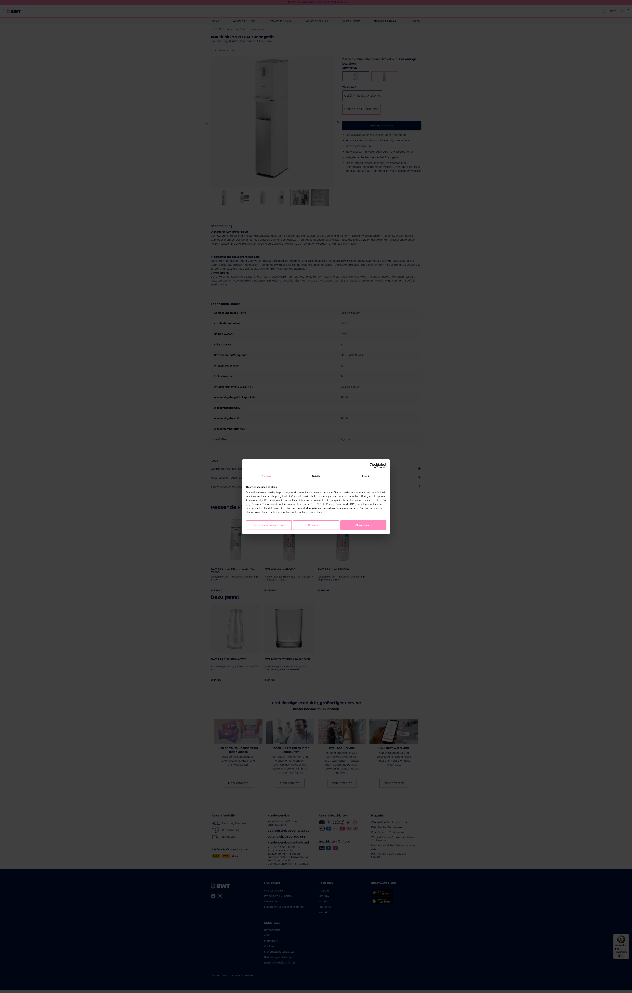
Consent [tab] (267, 476)
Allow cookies (363, 525)
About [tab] (365, 476)
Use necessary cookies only (269, 525)
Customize (314, 525)
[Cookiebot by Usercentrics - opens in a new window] (372, 465)
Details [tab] (316, 476)
